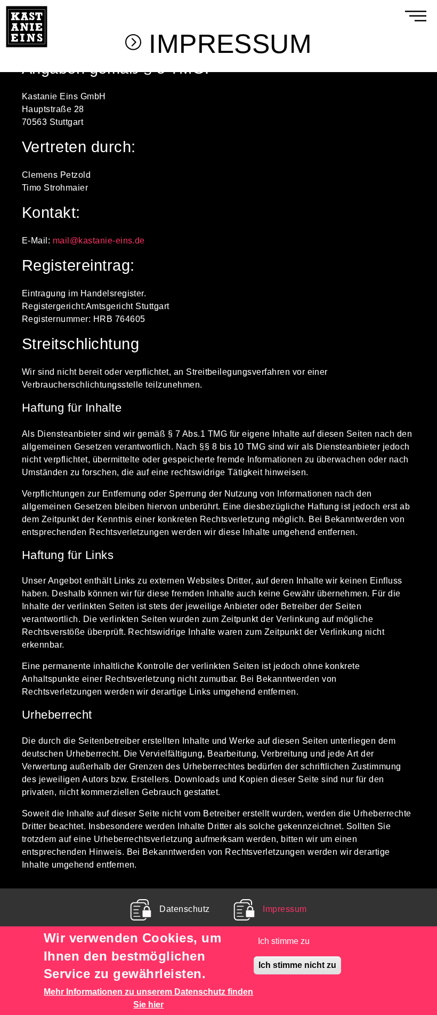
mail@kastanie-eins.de (99, 240)
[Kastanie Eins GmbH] (26, 6)
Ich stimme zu (284, 941)
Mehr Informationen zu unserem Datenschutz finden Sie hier (148, 998)
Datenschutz (184, 909)
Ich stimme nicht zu (297, 965)
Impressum (284, 909)
